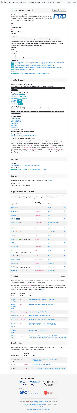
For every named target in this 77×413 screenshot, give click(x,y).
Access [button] (58, 2)
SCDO (23, 185)
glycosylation (24, 39)
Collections (31, 2)
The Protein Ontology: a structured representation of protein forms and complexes (38, 67)
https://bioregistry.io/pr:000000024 (39, 312)
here (51, 180)
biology (25, 38)
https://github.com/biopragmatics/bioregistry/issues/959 (34, 73)
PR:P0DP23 (14, 123)
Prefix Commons (15, 259)
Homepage (14, 58)
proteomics (36, 45)
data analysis (42, 38)
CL (16, 185)
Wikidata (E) (14, 270)
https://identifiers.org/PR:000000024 (39, 315)
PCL (19, 185)
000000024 (14, 94)
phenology (54, 41)
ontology (32, 41)
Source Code (46, 409)
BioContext (14, 215)
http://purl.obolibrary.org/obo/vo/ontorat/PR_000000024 (48, 368)
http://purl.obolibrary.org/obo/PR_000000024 (24, 136)
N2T (12, 243)
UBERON (28, 185)
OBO (26, 58)
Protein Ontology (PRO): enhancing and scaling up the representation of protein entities (39, 62)
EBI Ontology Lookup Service (14, 324)
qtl (41, 45)
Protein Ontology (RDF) (13, 306)
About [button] (43, 2)
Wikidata (13, 267)
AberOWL (13, 207)
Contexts (37, 2)
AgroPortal (14, 211)
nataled (38, 165)
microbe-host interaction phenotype (51, 39)
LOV (12, 235)
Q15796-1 (14, 103)
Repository (20, 58)
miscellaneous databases (17, 41)
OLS (12, 250)
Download (61, 10)
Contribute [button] (51, 2)
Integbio (13, 232)
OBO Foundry (14, 246)
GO (11, 228)
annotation (14, 38)
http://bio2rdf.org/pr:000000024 (41, 364)
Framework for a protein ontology (24, 69)
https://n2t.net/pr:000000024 (37, 330)
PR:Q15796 (14, 125)
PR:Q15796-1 (14, 127)
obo (24, 41)
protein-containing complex (27, 45)
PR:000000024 (15, 118)
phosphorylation (20, 43)
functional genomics (16, 39)
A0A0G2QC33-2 (15, 98)
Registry (15, 2)
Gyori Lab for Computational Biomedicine (34, 404)
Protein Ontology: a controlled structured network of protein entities (34, 64)
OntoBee (13, 256)
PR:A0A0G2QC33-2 (16, 122)
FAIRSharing (14, 222)
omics (28, 41)
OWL (31, 58)
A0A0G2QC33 (15, 96)
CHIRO (13, 185)
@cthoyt (44, 406)
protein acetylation (16, 45)
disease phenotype (50, 38)
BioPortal (13, 219)
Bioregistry (7, 2)
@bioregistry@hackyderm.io (34, 409)
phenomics (60, 41)
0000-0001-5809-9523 (28, 165)
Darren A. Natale (22, 169)
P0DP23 (13, 100)
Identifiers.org (14, 239)
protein (61, 43)
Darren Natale (15, 165)
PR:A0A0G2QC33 (16, 120)
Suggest (55, 10)
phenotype (14, 43)
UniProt (13, 263)
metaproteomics (32, 39)
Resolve (22, 94)
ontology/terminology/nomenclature (43, 41)
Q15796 (13, 102)
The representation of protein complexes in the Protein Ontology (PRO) (34, 65)
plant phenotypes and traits (32, 43)
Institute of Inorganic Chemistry (40, 401)
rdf (43, 45)
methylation (39, 39)
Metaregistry (22, 2)
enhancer (57, 38)
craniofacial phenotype (33, 38)
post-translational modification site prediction (49, 43)
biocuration (19, 38)
